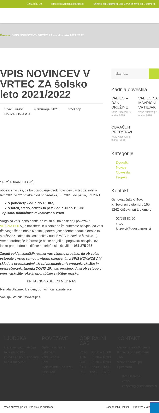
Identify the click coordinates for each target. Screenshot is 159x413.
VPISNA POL (10, 226)
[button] (152, 15)
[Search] (154, 73)
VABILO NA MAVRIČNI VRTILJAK (148, 102)
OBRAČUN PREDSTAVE (122, 129)
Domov (5, 35)
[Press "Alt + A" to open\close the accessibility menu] (154, 407)
